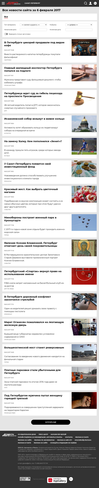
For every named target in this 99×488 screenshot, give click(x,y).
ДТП (5, 110)
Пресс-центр (43, 434)
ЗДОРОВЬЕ (7, 60)
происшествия (9, 85)
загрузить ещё (50, 422)
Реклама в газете (81, 437)
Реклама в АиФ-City (64, 440)
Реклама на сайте (25, 440)
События (7, 209)
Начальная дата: (10, 30)
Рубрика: (53, 25)
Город (6, 235)
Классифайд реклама (83, 440)
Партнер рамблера (38, 479)
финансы (7, 181)
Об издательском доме (27, 434)
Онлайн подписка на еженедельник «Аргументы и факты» (40, 437)
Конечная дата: (55, 30)
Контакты (69, 437)
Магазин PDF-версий (58, 434)
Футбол (7, 156)
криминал (8, 314)
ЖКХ (5, 387)
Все (6, 17)
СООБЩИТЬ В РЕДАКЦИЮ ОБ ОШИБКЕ (63, 443)
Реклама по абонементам (44, 440)
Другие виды (9, 288)
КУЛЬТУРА (7, 133)
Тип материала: (10, 25)
